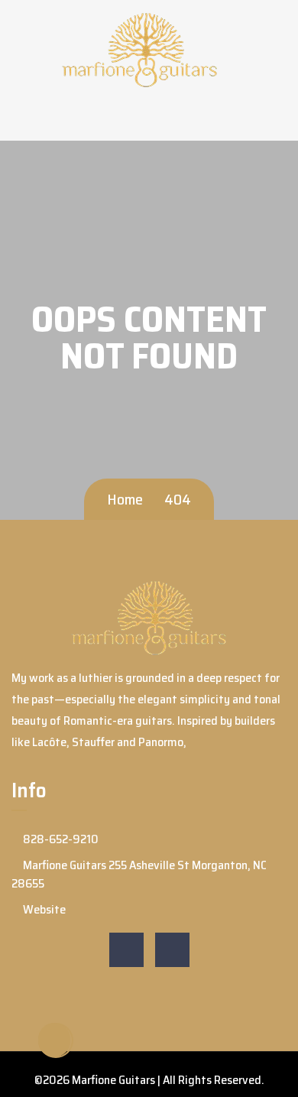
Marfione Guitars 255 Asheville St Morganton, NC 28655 (139, 874)
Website (43, 909)
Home (125, 499)
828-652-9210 (60, 839)
